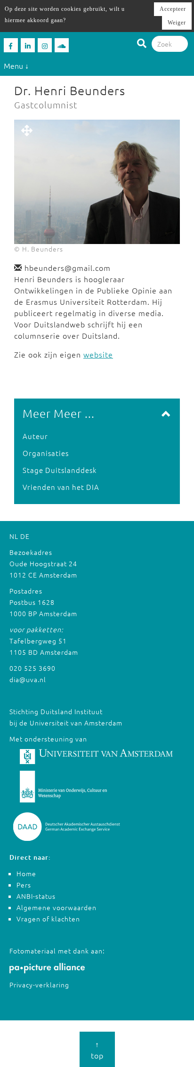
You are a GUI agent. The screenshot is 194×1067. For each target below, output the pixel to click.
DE (25, 536)
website (98, 354)
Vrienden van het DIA (61, 487)
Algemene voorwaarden (56, 907)
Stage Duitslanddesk (60, 470)
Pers (23, 884)
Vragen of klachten (48, 918)
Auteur (35, 436)
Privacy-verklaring (39, 984)
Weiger (177, 22)
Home (26, 873)
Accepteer (173, 9)
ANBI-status (36, 896)
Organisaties (46, 453)
